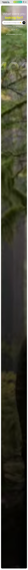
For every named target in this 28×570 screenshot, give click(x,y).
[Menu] (26, 2)
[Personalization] (23, 2)
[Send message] (24, 22)
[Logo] (6, 2)
